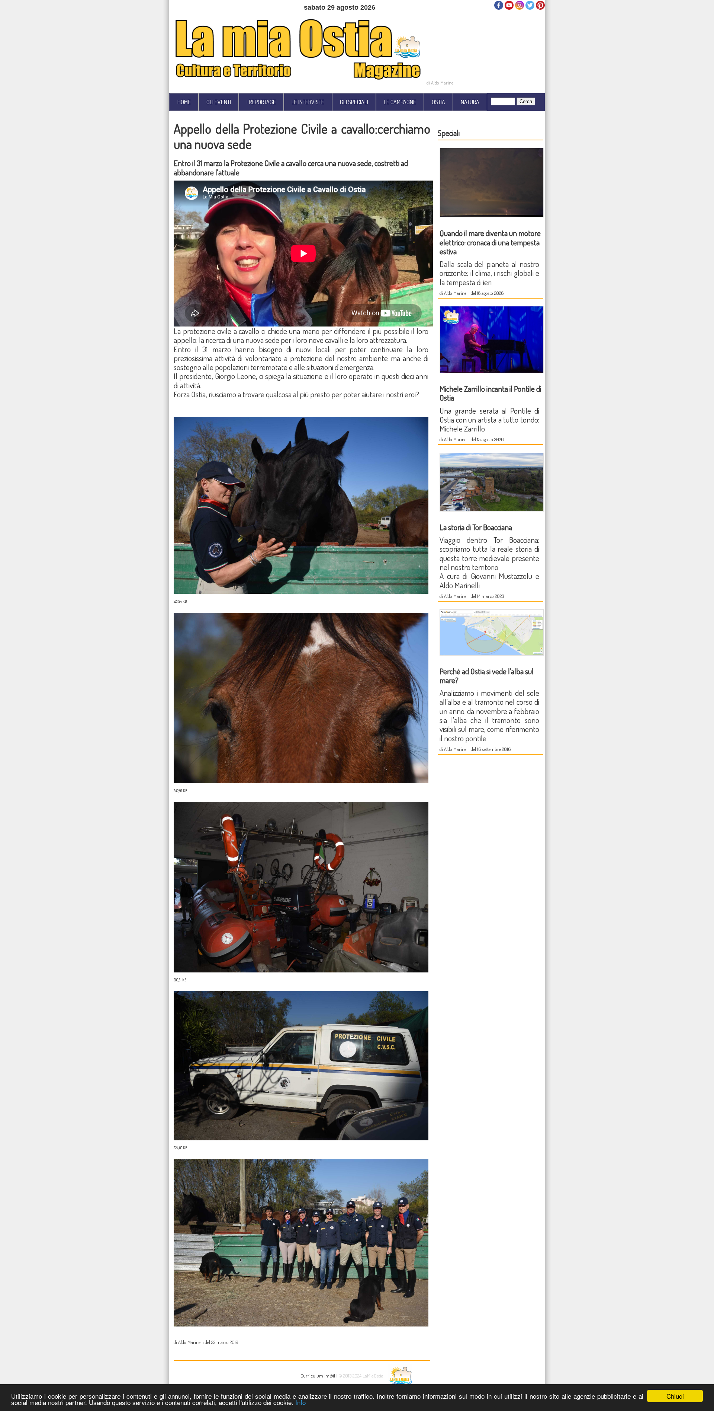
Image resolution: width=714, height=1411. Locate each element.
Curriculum (311, 1375)
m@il (330, 1375)
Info (300, 1402)
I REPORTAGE (261, 102)
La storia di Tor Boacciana (476, 527)
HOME (184, 102)
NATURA (470, 102)
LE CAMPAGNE (400, 102)
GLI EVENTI (218, 102)
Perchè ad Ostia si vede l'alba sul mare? (487, 675)
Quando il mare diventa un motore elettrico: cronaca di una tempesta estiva (490, 242)
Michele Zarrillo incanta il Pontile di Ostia (490, 392)
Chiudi (675, 1396)
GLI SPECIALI (354, 102)
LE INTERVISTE (308, 102)
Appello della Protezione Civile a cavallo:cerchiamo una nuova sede (302, 136)
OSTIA (438, 102)
